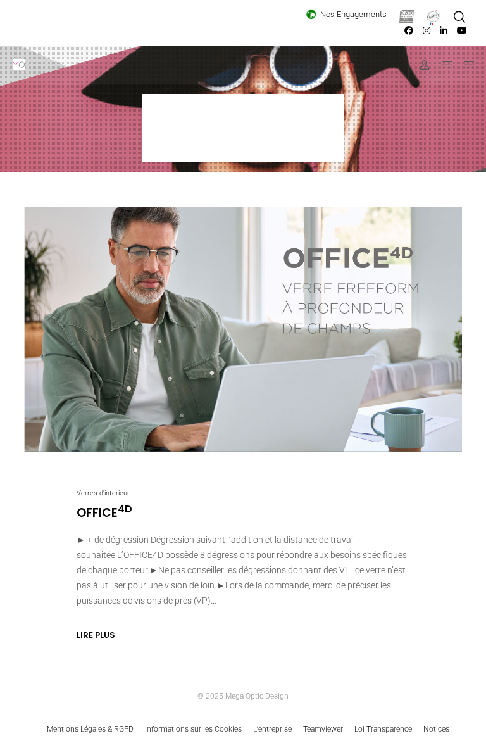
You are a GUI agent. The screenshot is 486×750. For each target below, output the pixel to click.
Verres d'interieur (103, 493)
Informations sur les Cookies (193, 729)
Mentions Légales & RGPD (90, 729)
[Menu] (465, 65)
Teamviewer (323, 729)
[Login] (420, 65)
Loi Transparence (383, 729)
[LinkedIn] (443, 30)
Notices (436, 729)
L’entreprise (272, 729)
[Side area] (442, 65)
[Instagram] (426, 30)
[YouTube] (462, 30)
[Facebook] (408, 30)
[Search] (459, 17)
